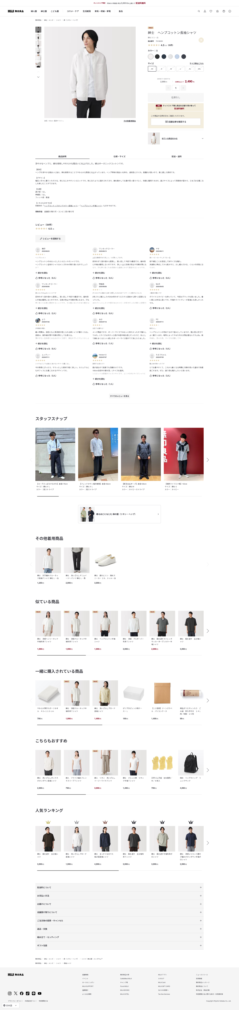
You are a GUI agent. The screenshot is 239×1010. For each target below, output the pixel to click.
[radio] (150, 56)
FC (157, 319)
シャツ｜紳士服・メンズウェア (92, 959)
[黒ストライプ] (170, 56)
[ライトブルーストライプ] (177, 56)
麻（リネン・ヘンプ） (71, 20)
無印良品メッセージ (202, 982)
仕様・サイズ (119, 156)
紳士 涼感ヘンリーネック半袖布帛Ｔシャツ (47, 640)
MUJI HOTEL (124, 994)
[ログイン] (205, 11)
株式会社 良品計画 (202, 990)
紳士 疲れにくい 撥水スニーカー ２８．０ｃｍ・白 (105, 576)
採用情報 (199, 978)
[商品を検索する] (199, 11)
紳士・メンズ (48, 20)
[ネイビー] (164, 56)
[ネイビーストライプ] (183, 56)
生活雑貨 (87, 11)
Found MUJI (124, 986)
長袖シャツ (67, 963)
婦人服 (34, 11)
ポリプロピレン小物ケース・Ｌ (132, 709)
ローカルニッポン (88, 982)
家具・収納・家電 (103, 11)
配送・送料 (177, 156)
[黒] (157, 56)
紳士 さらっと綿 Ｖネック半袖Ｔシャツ (133, 779)
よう (43, 319)
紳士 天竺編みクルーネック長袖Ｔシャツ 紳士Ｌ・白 (48, 576)
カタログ (161, 978)
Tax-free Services (164, 994)
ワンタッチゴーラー (107, 248)
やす (157, 248)
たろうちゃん (161, 354)
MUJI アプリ (162, 975)
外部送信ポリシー (31, 1001)
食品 (121, 11)
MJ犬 (158, 284)
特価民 (101, 284)
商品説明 (62, 156)
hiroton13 (102, 354)
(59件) (170, 45)
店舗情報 (85, 975)
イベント (85, 978)
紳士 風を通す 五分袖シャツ (190, 640)
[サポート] (230, 11)
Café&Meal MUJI (126, 978)
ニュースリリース (202, 975)
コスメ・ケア (73, 11)
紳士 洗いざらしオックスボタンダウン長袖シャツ (47, 779)
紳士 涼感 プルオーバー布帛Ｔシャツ (133, 640)
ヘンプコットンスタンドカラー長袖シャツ (60, 205)
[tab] (38, 30)
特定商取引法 (43, 1001)
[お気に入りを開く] (211, 11)
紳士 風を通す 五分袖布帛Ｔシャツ (133, 855)
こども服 (55, 11)
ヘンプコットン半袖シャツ (91, 205)
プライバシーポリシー (15, 1001)
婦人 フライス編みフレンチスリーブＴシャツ (76, 779)
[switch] (201, 40)
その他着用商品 (129, 121)
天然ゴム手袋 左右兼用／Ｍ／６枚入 (161, 779)
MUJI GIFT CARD (164, 986)
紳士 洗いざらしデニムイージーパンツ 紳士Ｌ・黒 (76, 576)
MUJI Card (161, 982)
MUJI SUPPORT (87, 986)
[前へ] (29, 564)
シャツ (58, 20)
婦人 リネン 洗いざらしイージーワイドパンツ (104, 779)
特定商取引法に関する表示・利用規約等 (209, 994)
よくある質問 (86, 994)
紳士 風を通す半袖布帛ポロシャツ (161, 855)
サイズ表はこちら (197, 63)
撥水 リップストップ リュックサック (190, 779)
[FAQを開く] (224, 11)
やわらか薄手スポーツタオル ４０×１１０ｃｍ (47, 709)
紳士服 (44, 11)
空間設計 (85, 990)
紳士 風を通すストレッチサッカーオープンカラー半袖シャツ (161, 642)
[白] (150, 56)
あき (100, 319)
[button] (38, 71)
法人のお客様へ (163, 990)
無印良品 (38, 20)
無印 (43, 248)
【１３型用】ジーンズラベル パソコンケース (161, 709)
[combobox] (10, 1005)
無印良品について (202, 986)
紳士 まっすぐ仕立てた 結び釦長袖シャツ (104, 855)
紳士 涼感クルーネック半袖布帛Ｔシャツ (76, 640)
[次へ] (209, 564)
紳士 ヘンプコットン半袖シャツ (104, 640)
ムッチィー (46, 354)
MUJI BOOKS (124, 990)
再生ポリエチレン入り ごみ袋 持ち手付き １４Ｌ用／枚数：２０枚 (190, 711)
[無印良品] (16, 974)
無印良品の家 (124, 975)
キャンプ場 (124, 982)
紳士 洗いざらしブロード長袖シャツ (104, 709)
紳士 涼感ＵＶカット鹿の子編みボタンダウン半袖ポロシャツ (190, 857)
